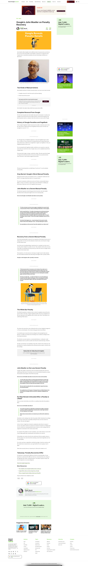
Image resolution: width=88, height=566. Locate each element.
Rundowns (48, 543)
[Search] (79, 2)
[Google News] (9, 551)
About (71, 543)
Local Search (37, 543)
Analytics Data (37, 551)
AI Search (23, 1)
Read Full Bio (21, 494)
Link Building (37, 541)
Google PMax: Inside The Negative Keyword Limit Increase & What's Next (46, 531)
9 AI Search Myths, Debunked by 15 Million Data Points (64, 134)
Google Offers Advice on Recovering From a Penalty (29, 470)
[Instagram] (11, 553)
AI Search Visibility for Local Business (63, 150)
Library (48, 544)
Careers (71, 546)
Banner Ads (60, 544)
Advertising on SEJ (61, 541)
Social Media (26, 548)
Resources (44, 1)
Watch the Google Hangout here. (23, 462)
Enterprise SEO (37, 548)
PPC (36, 549)
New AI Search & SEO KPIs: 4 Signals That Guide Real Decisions (64, 86)
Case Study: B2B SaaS (61, 543)
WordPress (25, 551)
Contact (71, 544)
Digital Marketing (38, 1)
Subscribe (71, 541)
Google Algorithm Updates (51, 549)
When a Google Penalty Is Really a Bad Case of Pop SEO (30, 473)
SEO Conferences (49, 551)
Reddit (36, 553)
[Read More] (65, 126)
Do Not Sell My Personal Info (74, 549)
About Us (54, 1)
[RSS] (15, 553)
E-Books (48, 546)
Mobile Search (37, 544)
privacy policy (38, 516)
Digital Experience (26, 549)
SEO (27, 1)
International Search (38, 546)
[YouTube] (13, 551)
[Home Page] (13, 1)
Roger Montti (23, 28)
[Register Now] (65, 78)
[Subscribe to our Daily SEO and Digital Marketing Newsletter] (77, 2)
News (18, 478)
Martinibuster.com (38, 491)
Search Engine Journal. (39, 563)
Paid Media (31, 1)
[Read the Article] (21, 527)
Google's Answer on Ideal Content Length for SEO (21, 531)
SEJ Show (48, 548)
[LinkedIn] (11, 551)
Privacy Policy (72, 548)
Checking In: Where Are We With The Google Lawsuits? (33, 531)
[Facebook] (15, 551)
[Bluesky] (9, 553)
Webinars (49, 1)
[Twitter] (17, 551)
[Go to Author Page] (17, 28)
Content (25, 546)
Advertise (58, 1)
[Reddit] (13, 553)
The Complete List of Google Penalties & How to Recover (30, 468)
